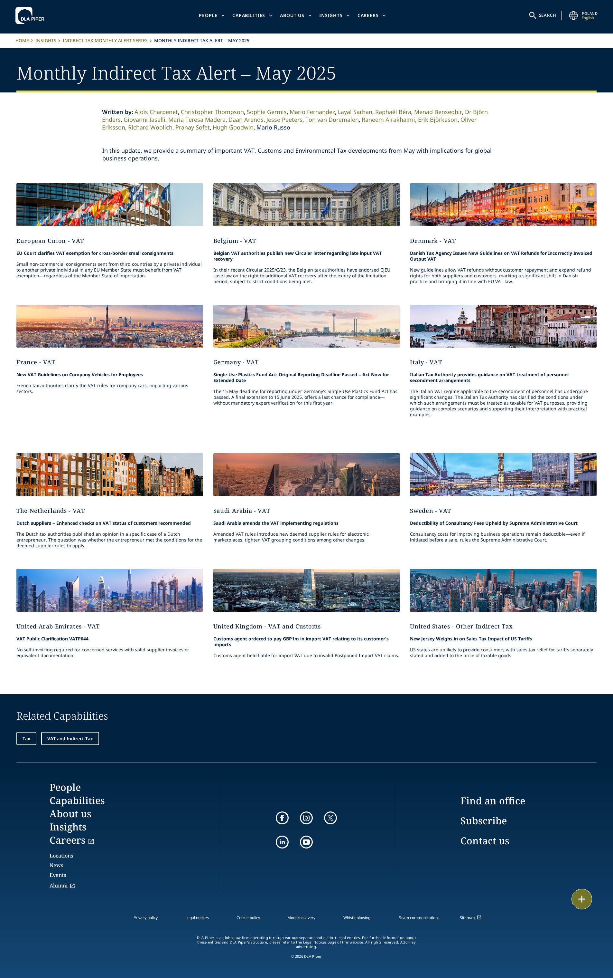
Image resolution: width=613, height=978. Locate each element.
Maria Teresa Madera (197, 119)
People (208, 15)
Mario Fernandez (312, 112)
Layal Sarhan (355, 112)
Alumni (59, 885)
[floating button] (581, 899)
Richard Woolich (150, 127)
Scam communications (419, 917)
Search (547, 15)
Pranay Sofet (192, 127)
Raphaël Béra (393, 112)
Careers (368, 15)
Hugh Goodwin (233, 127)
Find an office (492, 800)
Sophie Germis (267, 112)
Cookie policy (248, 917)
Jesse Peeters (284, 119)
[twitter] (330, 817)
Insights (331, 15)
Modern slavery (301, 917)
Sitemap (467, 917)
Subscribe (483, 820)
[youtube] (306, 842)
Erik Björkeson (438, 119)
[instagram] (306, 817)
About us (292, 15)
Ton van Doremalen (332, 119)
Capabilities (248, 15)
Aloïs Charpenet (156, 112)
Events (58, 874)
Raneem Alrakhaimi (388, 119)
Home (22, 40)
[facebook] (282, 817)
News (56, 865)
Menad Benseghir (438, 112)
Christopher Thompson (212, 112)
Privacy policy (146, 917)
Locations (61, 855)
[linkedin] (282, 842)
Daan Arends (246, 119)
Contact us (484, 840)
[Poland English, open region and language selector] (573, 15)
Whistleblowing (356, 917)
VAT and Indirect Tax (70, 738)
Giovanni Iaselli (144, 119)
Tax (26, 738)
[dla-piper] (31, 15)
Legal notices (197, 917)
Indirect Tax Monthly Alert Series (105, 40)
